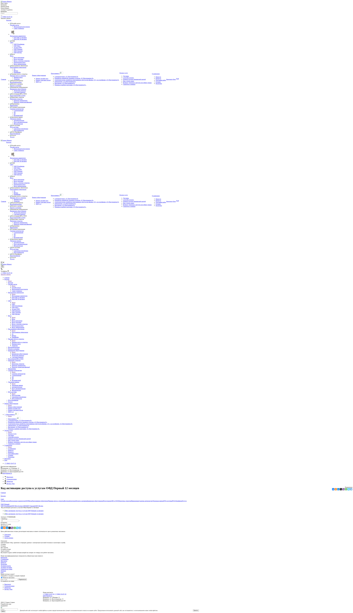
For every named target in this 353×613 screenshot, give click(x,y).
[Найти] (1, 15)
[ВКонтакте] (333, 489)
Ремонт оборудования (15, 407)
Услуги (184, 501)
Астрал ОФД (22, 506)
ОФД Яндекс (39, 506)
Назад (10, 281)
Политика (4, 564)
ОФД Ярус (14, 506)
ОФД (13, 304)
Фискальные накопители (19, 296)
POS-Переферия (177, 501)
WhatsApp (10, 481)
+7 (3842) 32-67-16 (60, 594)
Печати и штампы (81, 501)
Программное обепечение (20, 332)
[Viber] (343, 489)
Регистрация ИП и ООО (110, 501)
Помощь (3, 571)
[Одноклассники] (336, 489)
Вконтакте (10, 477)
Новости (3, 562)
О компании (12, 448)
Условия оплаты (6, 566)
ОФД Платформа (6, 506)
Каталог (10, 282)
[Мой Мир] (338, 489)
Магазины (4, 561)
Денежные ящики (17, 385)
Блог (2, 572)
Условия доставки (6, 567)
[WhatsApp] (346, 489)
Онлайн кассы (16, 287)
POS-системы (16, 395)
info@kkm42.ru (7, 473)
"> (9, 414)
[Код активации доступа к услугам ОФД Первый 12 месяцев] (23, 510)
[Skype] (348, 489)
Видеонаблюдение (70, 501)
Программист (12, 419)
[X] (341, 489)
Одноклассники (12, 479)
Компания (4, 557)
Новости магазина (8, 577)
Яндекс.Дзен (11, 483)
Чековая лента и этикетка (20, 342)
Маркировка (135, 501)
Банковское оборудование (20, 354)
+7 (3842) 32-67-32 (6, 16)
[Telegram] (351, 489)
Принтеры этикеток (18, 364)
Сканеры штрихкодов (18, 374)
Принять (196, 610)
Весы (13, 319)
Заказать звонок (6, 274)
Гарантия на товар (6, 569)
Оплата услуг (12, 434)
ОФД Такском (30, 506)
